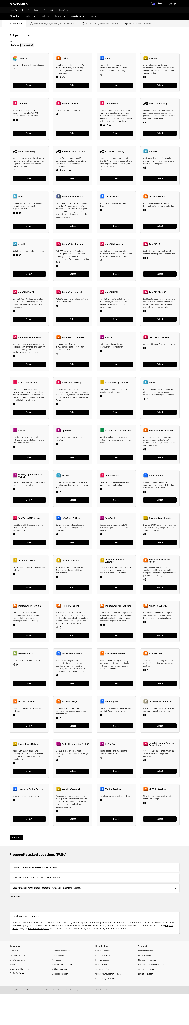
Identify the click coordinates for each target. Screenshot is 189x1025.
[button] (95, 906)
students (85, 51)
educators (96, 51)
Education (14, 16)
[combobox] (56, 3)
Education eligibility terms (166, 30)
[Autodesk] (19, 3)
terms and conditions (126, 961)
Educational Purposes (38, 967)
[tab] (14, 63)
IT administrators (114, 51)
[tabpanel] (94, 476)
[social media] (17, 1013)
